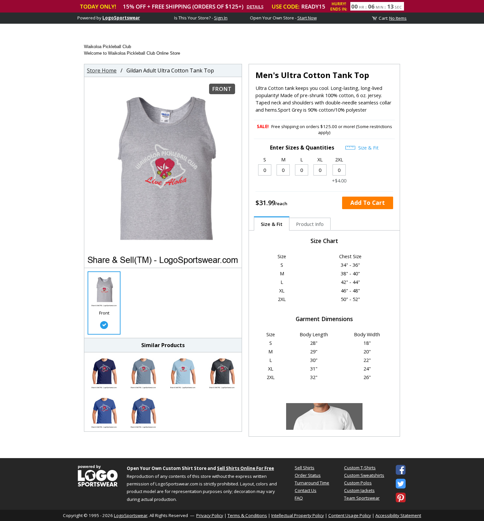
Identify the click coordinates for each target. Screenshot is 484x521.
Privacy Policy (209, 515)
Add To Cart (367, 202)
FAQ (299, 498)
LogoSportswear (121, 18)
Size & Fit (368, 147)
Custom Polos (358, 483)
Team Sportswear (362, 498)
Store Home (102, 70)
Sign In (221, 18)
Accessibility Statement (398, 515)
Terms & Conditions (247, 515)
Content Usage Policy (349, 515)
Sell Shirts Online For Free (245, 468)
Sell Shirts (304, 468)
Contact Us (305, 490)
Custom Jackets (359, 490)
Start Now (307, 18)
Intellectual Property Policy (297, 515)
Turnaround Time (312, 483)
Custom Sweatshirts (364, 475)
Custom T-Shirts (360, 468)
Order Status (308, 475)
